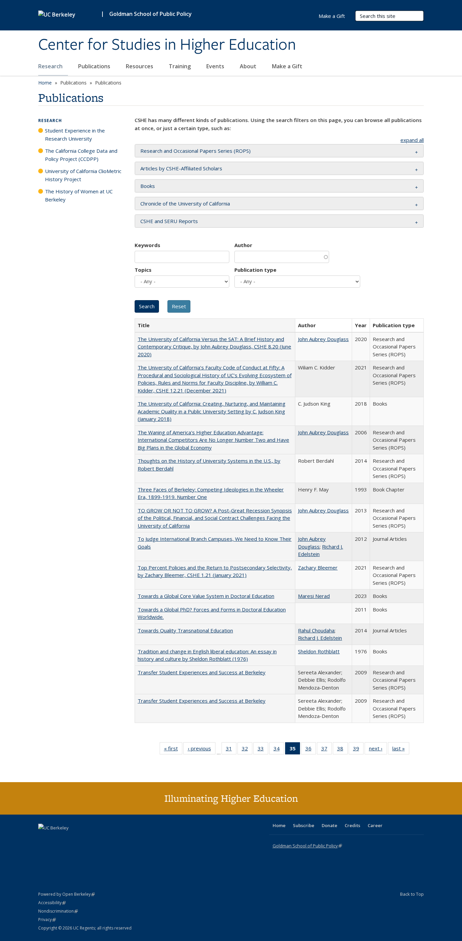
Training (180, 66)
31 (231, 750)
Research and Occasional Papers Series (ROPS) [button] (195, 150)
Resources (140, 66)
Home (45, 82)
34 (279, 750)
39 (358, 750)
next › (378, 750)
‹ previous (201, 750)
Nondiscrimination (58, 911)
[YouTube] (70, 839)
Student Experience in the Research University (75, 134)
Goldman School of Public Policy (150, 14)
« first (173, 750)
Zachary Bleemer (318, 567)
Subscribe (303, 825)
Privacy (47, 919)
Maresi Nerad (314, 596)
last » (400, 750)
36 (310, 750)
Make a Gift (287, 66)
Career (375, 825)
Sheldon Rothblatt (319, 651)
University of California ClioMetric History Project (83, 175)
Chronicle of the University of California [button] (185, 203)
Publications (95, 66)
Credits (352, 825)
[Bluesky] (97, 839)
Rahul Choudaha (316, 630)
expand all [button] (412, 140)
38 (342, 750)
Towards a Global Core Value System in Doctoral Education (206, 596)
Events (216, 66)
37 (326, 750)
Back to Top (412, 894)
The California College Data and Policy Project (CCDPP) (81, 154)
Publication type (255, 269)
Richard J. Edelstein (320, 637)
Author (243, 245)
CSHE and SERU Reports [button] (169, 221)
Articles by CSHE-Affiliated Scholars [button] (181, 168)
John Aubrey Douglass (323, 339)
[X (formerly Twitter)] (44, 839)
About (249, 66)
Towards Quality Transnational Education (185, 630)
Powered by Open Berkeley (66, 894)
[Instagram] (84, 839)
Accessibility (52, 903)
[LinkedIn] (57, 839)
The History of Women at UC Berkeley (79, 195)
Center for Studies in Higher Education (167, 45)
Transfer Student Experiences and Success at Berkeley (201, 672)
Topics (143, 269)
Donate (329, 825)
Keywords (147, 245)
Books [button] (147, 186)
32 (247, 750)
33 (263, 750)
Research (51, 66)
